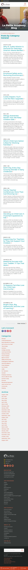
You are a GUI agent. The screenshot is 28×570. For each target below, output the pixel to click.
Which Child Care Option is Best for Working (13, 143)
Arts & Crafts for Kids (7, 376)
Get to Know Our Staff (7, 344)
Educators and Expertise (9, 473)
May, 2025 (4, 423)
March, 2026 (5, 404)
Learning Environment (9, 476)
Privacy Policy (7, 559)
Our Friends (4, 367)
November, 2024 (6, 434)
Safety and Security (6, 359)
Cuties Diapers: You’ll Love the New (13, 98)
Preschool (6, 489)
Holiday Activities (6, 350)
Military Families (7, 519)
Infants (5, 482)
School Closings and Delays (10, 521)
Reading (4, 388)
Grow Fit (6, 503)
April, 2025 (4, 425)
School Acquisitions (8, 529)
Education (7, 470)
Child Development (6, 340)
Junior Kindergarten (8, 492)
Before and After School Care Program (12, 495)
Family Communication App (10, 514)
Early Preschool (7, 487)
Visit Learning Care (8, 558)
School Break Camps (8, 498)
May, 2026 (4, 400)
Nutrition (4, 348)
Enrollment (6, 517)
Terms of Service (7, 560)
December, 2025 (6, 410)
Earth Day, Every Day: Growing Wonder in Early (13, 170)
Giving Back (6, 533)
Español (7, 463)
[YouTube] (10, 331)
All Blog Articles (7, 542)
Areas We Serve (7, 562)
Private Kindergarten (8, 494)
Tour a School (7, 511)
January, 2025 (5, 430)
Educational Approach (7, 382)
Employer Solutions (6, 374)
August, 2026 (5, 394)
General (3, 373)
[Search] (22, 550)
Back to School (5, 357)
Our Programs (9, 480)
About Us (7, 524)
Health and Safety (8, 512)
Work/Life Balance (6, 363)
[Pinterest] (8, 331)
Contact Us (6, 538)
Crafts (3, 369)
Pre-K (5, 490)
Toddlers (6, 484)
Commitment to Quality (9, 475)
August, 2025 (5, 417)
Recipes (4, 338)
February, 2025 (5, 429)
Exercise (4, 380)
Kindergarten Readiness (8, 361)
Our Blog (7, 541)
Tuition (5, 516)
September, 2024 (6, 438)
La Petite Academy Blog (8, 33)
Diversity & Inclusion (8, 526)
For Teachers (5, 371)
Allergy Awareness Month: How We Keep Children (12, 117)
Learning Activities (6, 352)
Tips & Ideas (5, 346)
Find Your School (4, 7)
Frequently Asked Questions (10, 536)
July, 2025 (4, 419)
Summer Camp (5, 378)
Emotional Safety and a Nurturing (13, 74)
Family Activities (6, 353)
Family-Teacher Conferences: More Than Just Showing (13, 192)
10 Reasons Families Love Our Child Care (13, 287)
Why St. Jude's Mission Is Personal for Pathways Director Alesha (13, 48)
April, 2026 (4, 402)
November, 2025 (6, 411)
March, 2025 (5, 427)
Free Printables (5, 355)
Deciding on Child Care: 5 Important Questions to (13, 216)
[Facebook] (3, 331)
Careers (5, 528)
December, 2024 (6, 432)
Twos (5, 485)
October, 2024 (5, 436)
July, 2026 (4, 396)
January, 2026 (5, 408)
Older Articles (21, 323)
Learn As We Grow (6, 384)
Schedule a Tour (9, 459)
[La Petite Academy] (5, 4)
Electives (6, 502)
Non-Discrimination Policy (9, 561)
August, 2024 (5, 440)
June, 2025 (4, 421)
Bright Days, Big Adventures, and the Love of (13, 306)
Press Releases (5, 365)
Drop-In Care (7, 497)
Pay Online (8, 461)
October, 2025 (5, 413)
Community (4, 386)
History (5, 534)
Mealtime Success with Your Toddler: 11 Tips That (13, 263)
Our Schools (8, 507)
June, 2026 (4, 398)
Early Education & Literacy (8, 342)
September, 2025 (6, 415)
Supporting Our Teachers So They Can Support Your (14, 241)
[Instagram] (5, 331)
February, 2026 (5, 406)
